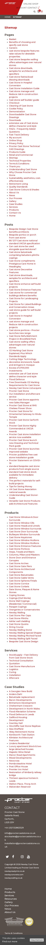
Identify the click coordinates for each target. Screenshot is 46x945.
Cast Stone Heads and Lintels (24, 526)
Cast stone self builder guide (24, 100)
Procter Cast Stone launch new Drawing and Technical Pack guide (23, 443)
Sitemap (13, 158)
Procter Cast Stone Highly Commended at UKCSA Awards (22, 428)
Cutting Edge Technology (22, 359)
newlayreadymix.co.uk (15, 871)
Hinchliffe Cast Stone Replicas (24, 726)
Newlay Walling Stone (20, 630)
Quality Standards (18, 187)
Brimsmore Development (22, 703)
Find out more (9, 941)
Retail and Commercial (21, 155)
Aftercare (14, 678)
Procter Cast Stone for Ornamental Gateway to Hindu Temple (25, 414)
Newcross (14, 761)
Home (8, 17)
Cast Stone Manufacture (22, 666)
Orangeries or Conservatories (24, 609)
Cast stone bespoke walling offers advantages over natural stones (25, 62)
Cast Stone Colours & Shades (24, 189)
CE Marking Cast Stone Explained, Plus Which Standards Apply (21, 353)
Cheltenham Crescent (20, 706)
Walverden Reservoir (20, 787)
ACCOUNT (21, 8)
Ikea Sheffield (16, 729)
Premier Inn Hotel (18, 769)
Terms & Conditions (19, 163)
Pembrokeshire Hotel (20, 763)
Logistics (13, 669)
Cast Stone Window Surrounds (25, 529)
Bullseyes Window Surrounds (24, 534)
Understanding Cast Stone (23, 169)
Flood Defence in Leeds (21, 714)
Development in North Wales (24, 708)
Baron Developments (20, 700)
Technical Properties (20, 161)
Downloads (15, 120)
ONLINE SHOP (30, 4)
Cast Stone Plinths (18, 618)
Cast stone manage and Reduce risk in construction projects (23, 94)
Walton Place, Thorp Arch (22, 784)
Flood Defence (17, 379)
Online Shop (15, 140)
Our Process (15, 198)
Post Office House (18, 766)
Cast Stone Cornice (19, 583)
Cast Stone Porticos (19, 549)
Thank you (14, 166)
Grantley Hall (16, 723)
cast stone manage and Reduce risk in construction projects (23, 324)
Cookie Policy (16, 108)
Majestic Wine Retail (19, 752)
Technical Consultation (21, 660)
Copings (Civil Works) (20, 598)
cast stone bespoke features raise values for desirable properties (24, 54)
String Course (16, 627)
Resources (11, 899)
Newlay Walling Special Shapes (25, 633)
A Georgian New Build (20, 691)
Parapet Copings (18, 607)
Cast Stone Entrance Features (25, 290)
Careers (13, 48)
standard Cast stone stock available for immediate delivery (22, 475)
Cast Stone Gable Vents (21, 578)
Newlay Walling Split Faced (23, 638)
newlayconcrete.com (14, 875)
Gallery (12, 201)
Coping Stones (16, 595)
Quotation (14, 663)
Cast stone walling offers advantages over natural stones (22, 345)
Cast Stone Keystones (20, 537)
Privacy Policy (16, 143)
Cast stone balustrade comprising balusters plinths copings (24, 255)
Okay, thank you (37, 940)
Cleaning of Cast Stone (21, 106)
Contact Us (15, 213)
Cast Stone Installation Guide (24, 88)
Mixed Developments (20, 758)
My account (15, 137)
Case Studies (15, 204)
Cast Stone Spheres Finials (23, 581)
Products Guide (17, 152)
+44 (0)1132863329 (14, 828)
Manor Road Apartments (22, 755)
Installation (15, 675)
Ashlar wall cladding (19, 621)
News (12, 195)
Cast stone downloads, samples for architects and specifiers (23, 71)
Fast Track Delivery (19, 134)
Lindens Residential (19, 743)
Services (13, 207)
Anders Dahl (15, 694)
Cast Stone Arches (18, 563)
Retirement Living (18, 184)
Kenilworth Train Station (21, 735)
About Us (14, 192)
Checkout (14, 103)
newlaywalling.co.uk (13, 878)
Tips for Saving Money (20, 486)
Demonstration (17, 111)
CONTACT (32, 8)
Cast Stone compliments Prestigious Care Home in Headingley (22, 264)
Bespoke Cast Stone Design (23, 641)
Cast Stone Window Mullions (24, 540)
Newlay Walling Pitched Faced (25, 636)
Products (14, 210)
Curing (12, 672)
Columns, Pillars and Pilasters (24, 555)
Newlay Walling (17, 612)
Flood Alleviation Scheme (22, 711)
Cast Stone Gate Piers (20, 566)
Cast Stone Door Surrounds (23, 531)
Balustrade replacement (22, 697)
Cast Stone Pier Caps (20, 615)
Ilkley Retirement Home (21, 732)
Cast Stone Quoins (18, 624)
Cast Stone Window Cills (21, 523)
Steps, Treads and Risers (21, 552)
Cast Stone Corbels (19, 586)
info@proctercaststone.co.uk (20, 833)
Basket (12, 39)
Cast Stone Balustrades (21, 575)
